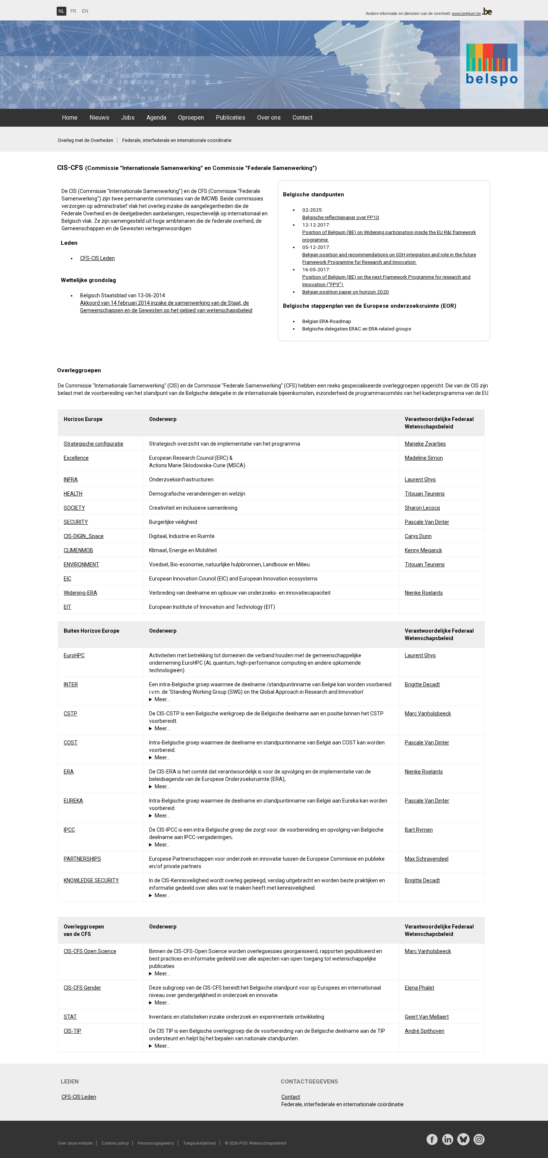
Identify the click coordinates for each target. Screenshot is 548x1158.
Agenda (156, 117)
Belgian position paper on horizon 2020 (345, 292)
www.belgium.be (466, 13)
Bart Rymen (419, 830)
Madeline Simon (424, 458)
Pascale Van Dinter (427, 522)
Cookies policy (115, 1143)
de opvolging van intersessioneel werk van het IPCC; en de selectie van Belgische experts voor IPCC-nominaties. (265, 845)
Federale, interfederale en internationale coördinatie (177, 140)
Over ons (269, 117)
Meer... (162, 699)
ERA (69, 772)
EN (85, 11)
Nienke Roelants (424, 593)
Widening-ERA (80, 593)
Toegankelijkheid (199, 1143)
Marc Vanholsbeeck (428, 713)
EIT (67, 607)
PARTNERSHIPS (82, 859)
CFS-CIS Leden (97, 258)
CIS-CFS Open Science (90, 951)
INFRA (71, 479)
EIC (67, 579)
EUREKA (73, 801)
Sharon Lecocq (422, 508)
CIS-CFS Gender (82, 988)
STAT (70, 1017)
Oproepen (191, 117)
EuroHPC (74, 655)
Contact (302, 117)
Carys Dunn (418, 536)
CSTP (70, 713)
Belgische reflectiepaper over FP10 (340, 217)
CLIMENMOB (78, 550)
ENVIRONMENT (81, 564)
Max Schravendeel (426, 859)
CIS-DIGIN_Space (84, 536)
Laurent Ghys (420, 479)
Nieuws (99, 117)
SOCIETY (74, 508)
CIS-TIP (72, 1031)
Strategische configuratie (93, 444)
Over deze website (75, 1143)
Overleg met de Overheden (85, 140)
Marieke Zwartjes (425, 444)
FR (73, 11)
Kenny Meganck (423, 550)
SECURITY (76, 522)
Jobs (128, 117)
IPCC (69, 830)
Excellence (76, 458)
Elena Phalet (419, 988)
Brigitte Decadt (422, 684)
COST (71, 743)
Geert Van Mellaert (427, 1017)
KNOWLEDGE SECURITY (91, 880)
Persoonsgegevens (156, 1143)
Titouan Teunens (425, 494)
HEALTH (73, 494)
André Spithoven (424, 1031)
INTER (71, 684)
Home (70, 117)
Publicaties (230, 117)
